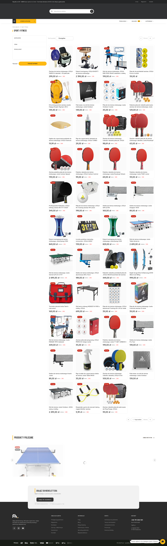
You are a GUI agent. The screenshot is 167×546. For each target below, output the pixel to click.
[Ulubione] (152, 11)
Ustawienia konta (110, 525)
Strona (145, 38)
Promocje (107, 527)
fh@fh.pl (133, 525)
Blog (79, 522)
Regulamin (143, 1)
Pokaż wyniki (32, 63)
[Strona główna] (19, 11)
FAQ (79, 519)
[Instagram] (18, 528)
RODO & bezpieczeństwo (42, 504)
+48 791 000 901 (137, 520)
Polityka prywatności (57, 519)
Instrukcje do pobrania (111, 519)
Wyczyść (15, 63)
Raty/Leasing (82, 525)
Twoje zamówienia (110, 522)
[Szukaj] (52, 11)
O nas (137, 1)
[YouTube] (23, 528)
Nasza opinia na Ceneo (30, 2)
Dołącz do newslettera (45, 499)
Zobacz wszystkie (147, 437)
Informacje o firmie (83, 527)
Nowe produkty (109, 530)
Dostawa (53, 525)
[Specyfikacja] (151, 215)
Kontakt (151, 1)
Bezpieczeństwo (82, 533)
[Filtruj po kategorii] (91, 11)
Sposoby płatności (83, 530)
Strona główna (16, 27)
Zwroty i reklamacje (57, 527)
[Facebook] (14, 528)
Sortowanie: (52, 38)
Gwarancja (54, 530)
